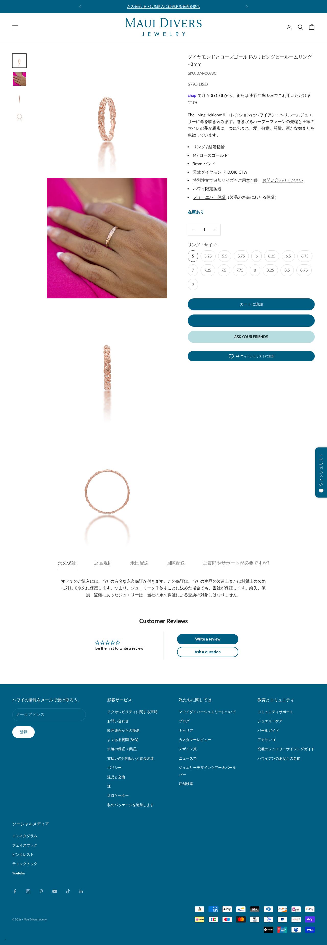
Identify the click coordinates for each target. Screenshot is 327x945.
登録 (23, 732)
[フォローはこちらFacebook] (14, 891)
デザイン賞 (188, 749)
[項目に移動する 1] (19, 60)
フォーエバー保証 (209, 197)
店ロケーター (118, 795)
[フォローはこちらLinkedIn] (81, 891)
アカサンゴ (266, 739)
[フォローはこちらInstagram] (28, 891)
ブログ (184, 721)
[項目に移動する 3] (19, 97)
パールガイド (268, 730)
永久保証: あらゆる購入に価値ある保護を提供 (163, 6)
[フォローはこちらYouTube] (54, 891)
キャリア (186, 730)
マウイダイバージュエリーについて (207, 712)
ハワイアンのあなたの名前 (279, 758)
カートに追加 (251, 304)
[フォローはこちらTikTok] (68, 891)
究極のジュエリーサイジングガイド (286, 749)
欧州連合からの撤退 (123, 730)
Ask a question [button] (208, 651)
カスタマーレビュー (195, 739)
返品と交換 (116, 777)
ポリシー (114, 767)
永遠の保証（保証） (123, 749)
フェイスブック (24, 845)
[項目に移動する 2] (19, 79)
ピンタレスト (23, 854)
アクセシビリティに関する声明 (132, 712)
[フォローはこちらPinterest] (41, 891)
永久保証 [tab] (67, 563)
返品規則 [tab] (103, 563)
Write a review (207, 639)
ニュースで (188, 758)
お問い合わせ (118, 721)
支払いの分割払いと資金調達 (130, 758)
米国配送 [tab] (139, 563)
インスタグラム (24, 836)
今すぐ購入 (251, 320)
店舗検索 (186, 783)
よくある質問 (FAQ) (122, 739)
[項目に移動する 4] (19, 116)
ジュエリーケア (270, 721)
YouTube (18, 873)
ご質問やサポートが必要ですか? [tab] (236, 563)
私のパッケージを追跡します (130, 805)
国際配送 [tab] (176, 563)
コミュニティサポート (275, 712)
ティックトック (24, 863)
